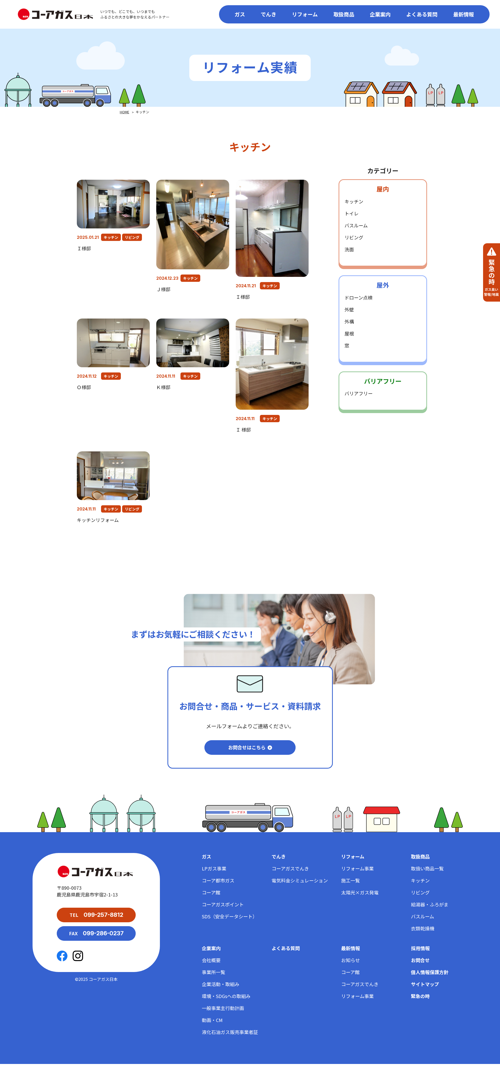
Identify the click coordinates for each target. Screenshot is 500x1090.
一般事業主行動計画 (223, 1008)
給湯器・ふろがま (429, 904)
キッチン (111, 237)
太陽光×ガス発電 (360, 892)
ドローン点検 (358, 297)
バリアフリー (359, 393)
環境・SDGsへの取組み (226, 996)
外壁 (349, 309)
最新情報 (463, 14)
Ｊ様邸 (163, 289)
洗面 (349, 249)
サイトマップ (425, 984)
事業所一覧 (213, 972)
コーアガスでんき (290, 868)
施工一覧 (350, 880)
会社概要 (211, 960)
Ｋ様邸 (165, 387)
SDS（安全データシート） (229, 916)
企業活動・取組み (220, 984)
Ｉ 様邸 (243, 429)
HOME (124, 111)
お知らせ (350, 960)
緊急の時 (420, 996)
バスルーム (356, 225)
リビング (132, 237)
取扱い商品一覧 (427, 868)
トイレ (352, 213)
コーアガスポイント (223, 904)
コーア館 (211, 892)
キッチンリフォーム (98, 519)
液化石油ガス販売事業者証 (230, 1032)
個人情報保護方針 (429, 972)
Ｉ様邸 (84, 248)
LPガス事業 (214, 868)
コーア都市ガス (218, 880)
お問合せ (420, 960)
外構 (349, 321)
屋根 (349, 333)
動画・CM (212, 1020)
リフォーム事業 (357, 868)
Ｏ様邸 (84, 387)
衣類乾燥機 (422, 928)
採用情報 (420, 948)
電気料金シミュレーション (300, 880)
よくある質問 (422, 14)
